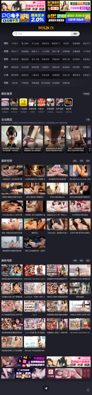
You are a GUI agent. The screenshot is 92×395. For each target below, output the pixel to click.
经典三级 (66, 59)
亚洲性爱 (14, 59)
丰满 (75, 260)
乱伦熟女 (76, 59)
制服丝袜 (55, 59)
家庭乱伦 (25, 75)
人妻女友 (35, 75)
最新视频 (6, 161)
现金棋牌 (76, 43)
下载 (88, 119)
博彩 (6, 43)
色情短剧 (66, 83)
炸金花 (66, 43)
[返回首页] (88, 390)
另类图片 (86, 67)
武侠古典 (45, 75)
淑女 (81, 260)
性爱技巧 (86, 75)
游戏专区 (45, 43)
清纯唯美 (66, 67)
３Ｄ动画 (45, 51)
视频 (6, 51)
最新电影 (6, 260)
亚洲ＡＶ (14, 51)
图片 (6, 67)
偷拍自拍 (25, 59)
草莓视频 (35, 83)
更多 (88, 161)
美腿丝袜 (55, 67)
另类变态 (86, 59)
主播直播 (76, 51)
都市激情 (14, 75)
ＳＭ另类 (86, 51)
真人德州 (25, 43)
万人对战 (35, 43)
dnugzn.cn (46, 28)
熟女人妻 (55, 51)
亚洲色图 (25, 67)
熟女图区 (76, 67)
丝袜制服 (66, 51)
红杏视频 (55, 83)
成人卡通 (35, 59)
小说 (6, 75)
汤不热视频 (45, 83)
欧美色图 (35, 67)
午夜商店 (25, 83)
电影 (6, 59)
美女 (75, 161)
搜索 (75, 34)
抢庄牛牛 (86, 43)
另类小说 (66, 75)
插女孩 (15, 83)
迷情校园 (55, 75)
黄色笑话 (76, 75)
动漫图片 (45, 67)
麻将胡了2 (56, 43)
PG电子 (15, 43)
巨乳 (81, 161)
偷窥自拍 (14, 67)
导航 (6, 82)
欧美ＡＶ (35, 51)
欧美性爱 (45, 59)
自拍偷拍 (25, 51)
